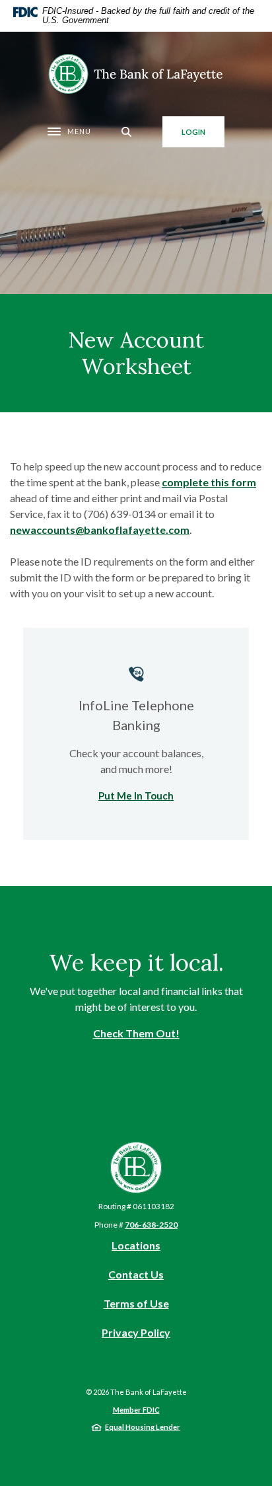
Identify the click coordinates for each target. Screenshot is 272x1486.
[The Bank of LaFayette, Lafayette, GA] (136, 74)
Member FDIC (136, 1409)
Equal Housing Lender (142, 1427)
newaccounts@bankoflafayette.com (99, 529)
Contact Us (136, 1274)
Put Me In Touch (136, 795)
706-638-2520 (151, 1225)
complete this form (209, 482)
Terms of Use (136, 1303)
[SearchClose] (127, 131)
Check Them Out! (136, 1033)
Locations (136, 1245)
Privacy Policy (136, 1333)
